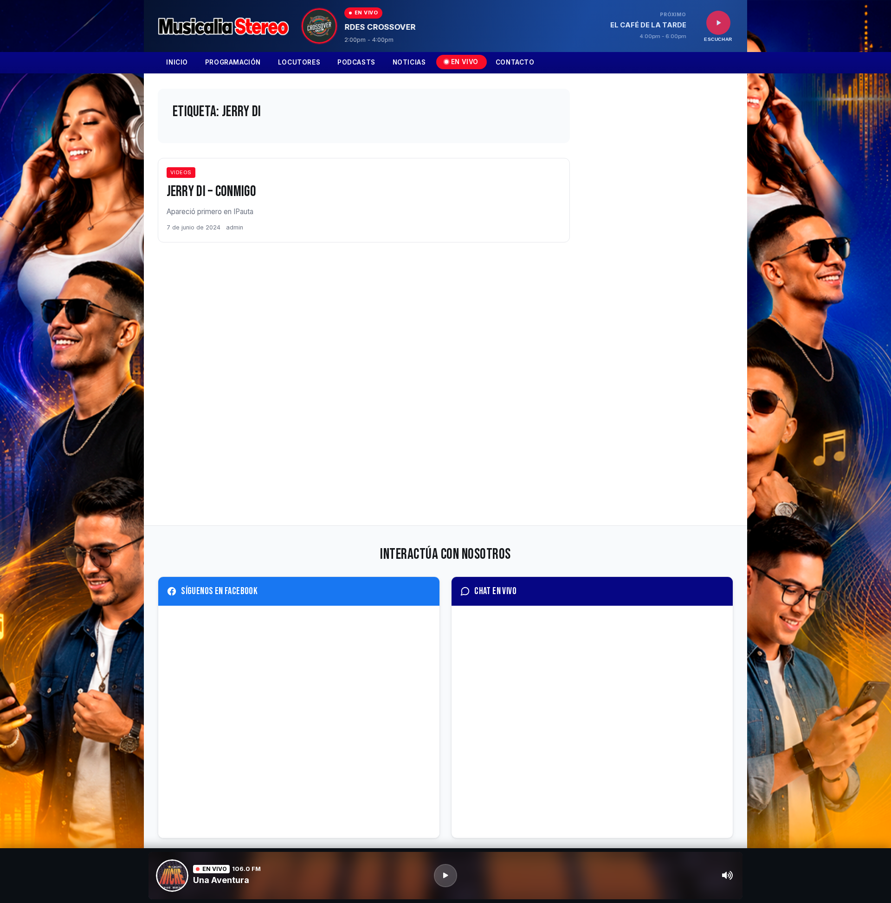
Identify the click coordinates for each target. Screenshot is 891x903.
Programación (233, 62)
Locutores (299, 62)
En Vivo (464, 61)
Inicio (177, 62)
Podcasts (356, 62)
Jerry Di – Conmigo (211, 192)
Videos (181, 172)
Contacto (515, 62)
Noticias (409, 62)
